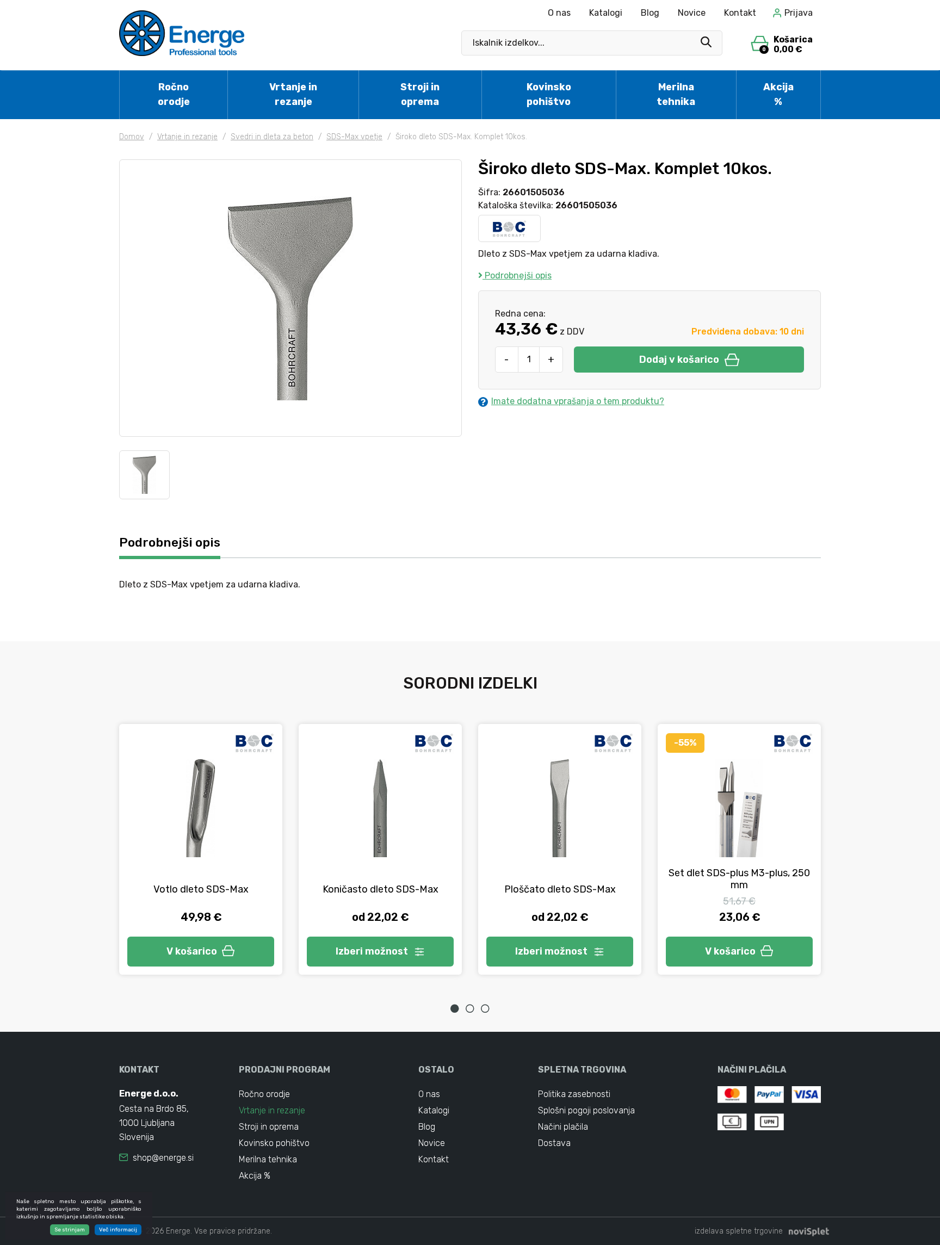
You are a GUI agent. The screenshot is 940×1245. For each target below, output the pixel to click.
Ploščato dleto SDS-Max (560, 889)
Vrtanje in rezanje (293, 94)
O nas (559, 13)
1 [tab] (454, 1008)
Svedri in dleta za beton (272, 136)
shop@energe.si (163, 1158)
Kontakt (740, 13)
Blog (650, 13)
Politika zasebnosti (574, 1094)
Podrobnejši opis (517, 275)
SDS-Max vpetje (354, 136)
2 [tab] (470, 1008)
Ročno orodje (174, 94)
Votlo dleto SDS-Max (201, 889)
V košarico (191, 951)
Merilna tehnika (676, 94)
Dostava (554, 1143)
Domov (131, 136)
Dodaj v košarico (679, 360)
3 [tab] (485, 1008)
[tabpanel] (200, 849)
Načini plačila (563, 1127)
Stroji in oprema (420, 94)
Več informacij (118, 1230)
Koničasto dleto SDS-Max (380, 889)
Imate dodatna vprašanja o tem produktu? (577, 401)
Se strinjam (69, 1230)
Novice (692, 13)
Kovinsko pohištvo (549, 94)
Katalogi (605, 13)
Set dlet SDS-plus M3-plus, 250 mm (739, 879)
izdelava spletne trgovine (739, 1231)
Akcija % (778, 94)
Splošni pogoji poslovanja (586, 1110)
